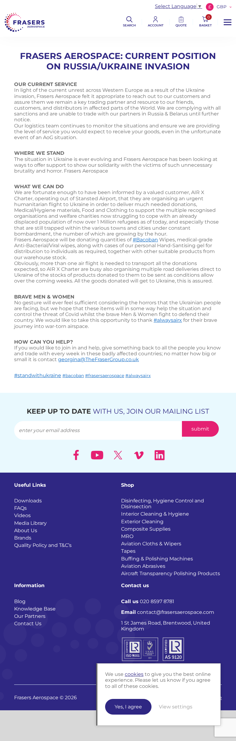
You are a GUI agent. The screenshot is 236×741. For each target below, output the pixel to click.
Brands (22, 538)
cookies (134, 674)
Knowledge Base (35, 609)
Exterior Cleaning (142, 522)
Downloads (28, 501)
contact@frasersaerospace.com (167, 612)
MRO (127, 536)
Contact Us (27, 623)
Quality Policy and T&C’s (43, 545)
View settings (175, 707)
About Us (25, 530)
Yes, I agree (128, 707)
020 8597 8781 (147, 601)
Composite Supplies (146, 529)
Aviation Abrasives (143, 566)
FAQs (20, 508)
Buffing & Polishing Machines (157, 559)
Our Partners (29, 616)
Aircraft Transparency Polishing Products (170, 573)
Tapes (128, 551)
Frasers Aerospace (25, 22)
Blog (20, 601)
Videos (22, 515)
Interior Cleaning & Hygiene (155, 514)
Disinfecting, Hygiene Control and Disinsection (162, 503)
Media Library (30, 523)
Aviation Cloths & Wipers (151, 544)
